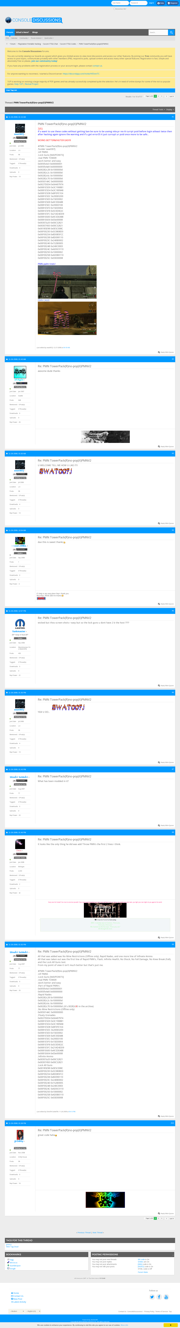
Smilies (140, 1262)
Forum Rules (143, 1272)
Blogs (35, 32)
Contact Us (17, 1296)
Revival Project (31, 84)
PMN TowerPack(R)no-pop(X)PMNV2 (34, 102)
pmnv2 (9, 1244)
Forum (9, 32)
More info (124, 1325)
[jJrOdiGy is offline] (20, 1135)
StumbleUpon (15, 1265)
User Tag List (11, 90)
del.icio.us (13, 1262)
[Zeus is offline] (20, 844)
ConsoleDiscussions (134, 1311)
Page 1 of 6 (149, 96)
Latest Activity (18, 1302)
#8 (173, 832)
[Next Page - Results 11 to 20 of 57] (166, 96)
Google (13, 1268)
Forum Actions (36, 38)
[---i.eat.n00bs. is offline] (20, 540)
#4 (173, 530)
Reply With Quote (167, 352)
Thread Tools (157, 109)
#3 (173, 453)
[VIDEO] (141, 1266)
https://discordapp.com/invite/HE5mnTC (81, 73)
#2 (173, 359)
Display (169, 109)
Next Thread (97, 1232)
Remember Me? (120, 9)
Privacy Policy (149, 1311)
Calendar (14, 38)
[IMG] (140, 1264)
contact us (97, 65)
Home (15, 1293)
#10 (172, 1123)
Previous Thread (84, 1232)
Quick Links (48, 38)
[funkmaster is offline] (20, 624)
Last (171, 96)
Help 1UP (18, 84)
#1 (173, 117)
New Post (16, 1299)
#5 (173, 611)
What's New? (22, 32)
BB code (141, 1259)
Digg (11, 1259)
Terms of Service (161, 1311)
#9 (173, 944)
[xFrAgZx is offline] (20, 372)
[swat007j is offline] (20, 128)
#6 (173, 692)
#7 (173, 769)
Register (173, 3)
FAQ (7, 38)
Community (24, 38)
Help (160, 3)
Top (170, 1311)
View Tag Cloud (12, 1246)
